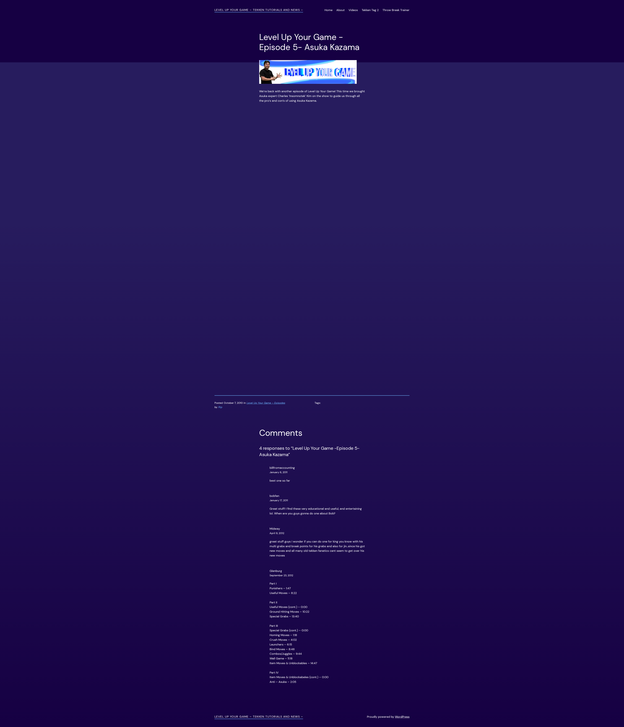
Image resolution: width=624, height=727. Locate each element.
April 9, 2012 (277, 533)
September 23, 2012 (281, 575)
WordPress (402, 717)
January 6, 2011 (278, 472)
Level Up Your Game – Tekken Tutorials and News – (258, 10)
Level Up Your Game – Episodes (266, 403)
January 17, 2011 (279, 500)
